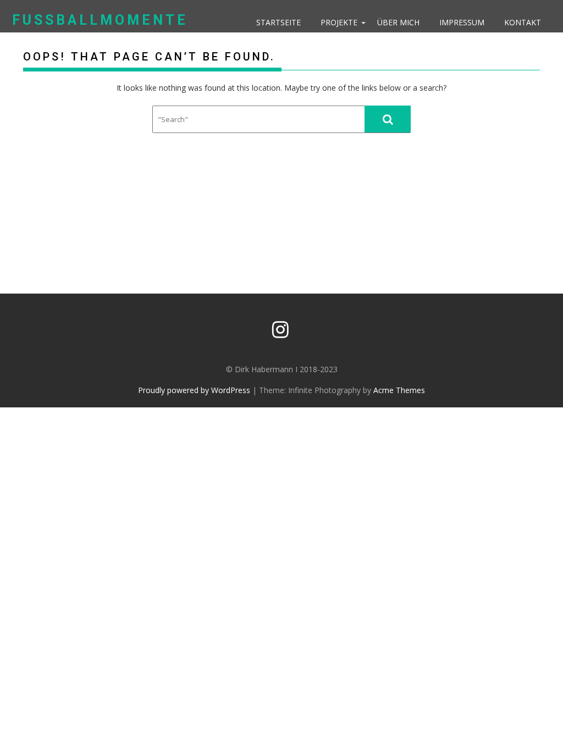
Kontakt (522, 22)
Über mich (398, 22)
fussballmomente (100, 20)
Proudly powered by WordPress (194, 390)
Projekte (339, 22)
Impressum (461, 22)
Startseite (278, 22)
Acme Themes (399, 390)
